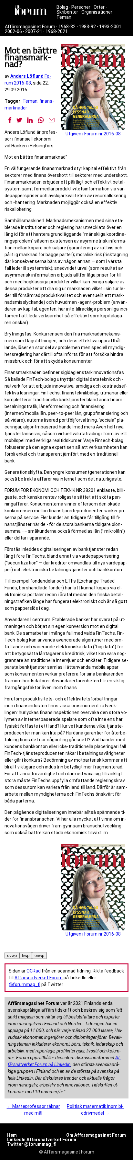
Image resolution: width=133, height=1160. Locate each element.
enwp (39, 955)
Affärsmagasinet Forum (30, 26)
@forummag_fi (24, 984)
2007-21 (33, 31)
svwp (12, 955)
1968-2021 (57, 31)
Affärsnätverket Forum (39, 977)
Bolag (62, 7)
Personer (80, 7)
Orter (99, 7)
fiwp (25, 955)
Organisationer (96, 12)
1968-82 (67, 26)
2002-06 (13, 31)
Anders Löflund (27, 76)
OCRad (33, 970)
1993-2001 (110, 26)
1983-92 (87, 26)
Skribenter (67, 12)
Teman (63, 17)
